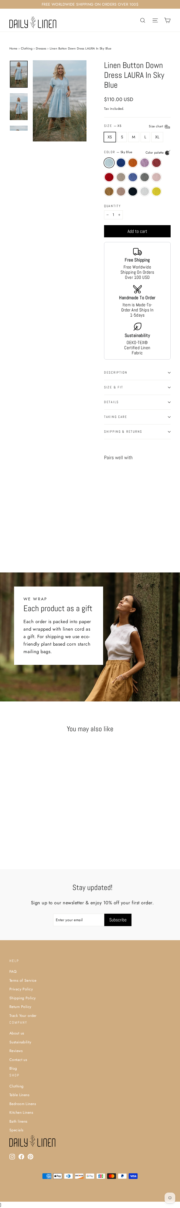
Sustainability (20, 1042)
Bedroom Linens (22, 1103)
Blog (13, 1068)
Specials (16, 1130)
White (145, 191)
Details (111, 402)
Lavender (145, 162)
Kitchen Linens (21, 1112)
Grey (145, 177)
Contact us (18, 1059)
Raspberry (156, 162)
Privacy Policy (21, 989)
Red (109, 177)
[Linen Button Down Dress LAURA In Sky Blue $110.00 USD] (115, 501)
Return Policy (20, 1006)
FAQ (12, 971)
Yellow (156, 191)
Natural (121, 177)
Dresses (41, 48)
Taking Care (115, 417)
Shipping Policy (22, 998)
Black (133, 191)
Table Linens (19, 1095)
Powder (121, 191)
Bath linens (18, 1121)
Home (13, 48)
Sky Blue (109, 162)
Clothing (26, 48)
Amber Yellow (109, 191)
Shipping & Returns (123, 432)
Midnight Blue (121, 162)
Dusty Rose (156, 177)
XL (157, 137)
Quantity (112, 206)
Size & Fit (113, 387)
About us (16, 1033)
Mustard (133, 162)
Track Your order (23, 1015)
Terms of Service (23, 980)
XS (110, 137)
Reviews (15, 1050)
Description (116, 373)
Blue (133, 177)
